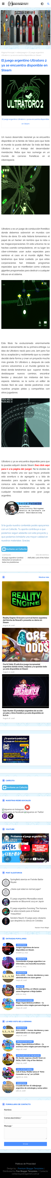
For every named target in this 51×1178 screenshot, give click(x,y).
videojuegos (21, 53)
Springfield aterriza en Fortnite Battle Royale (26, 880)
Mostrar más (44, 577)
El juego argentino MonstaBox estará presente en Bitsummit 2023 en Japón (27, 900)
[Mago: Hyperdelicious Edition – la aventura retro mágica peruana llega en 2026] (8, 1004)
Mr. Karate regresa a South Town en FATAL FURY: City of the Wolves (31, 1059)
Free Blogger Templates (26, 1171)
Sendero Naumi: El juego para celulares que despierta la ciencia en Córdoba (28, 919)
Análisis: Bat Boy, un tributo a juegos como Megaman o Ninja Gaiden (31, 990)
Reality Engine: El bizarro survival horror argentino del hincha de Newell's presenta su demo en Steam (25, 620)
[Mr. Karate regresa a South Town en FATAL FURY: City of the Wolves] (8, 1059)
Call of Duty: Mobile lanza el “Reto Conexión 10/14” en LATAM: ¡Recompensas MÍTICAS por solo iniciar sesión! (32, 1075)
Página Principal (8, 53)
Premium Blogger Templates (30, 1168)
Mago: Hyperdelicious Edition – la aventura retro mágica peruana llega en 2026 (32, 1005)
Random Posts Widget (42, 927)
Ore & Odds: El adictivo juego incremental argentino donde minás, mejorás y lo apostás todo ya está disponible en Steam (25, 666)
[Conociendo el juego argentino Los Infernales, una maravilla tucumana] (8, 963)
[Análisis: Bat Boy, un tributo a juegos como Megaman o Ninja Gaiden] (8, 990)
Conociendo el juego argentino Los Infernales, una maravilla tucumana (30, 962)
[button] (48, 4)
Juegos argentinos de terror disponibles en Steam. (27, 948)
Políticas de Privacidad (25, 1164)
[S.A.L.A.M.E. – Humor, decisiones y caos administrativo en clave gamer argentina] (8, 976)
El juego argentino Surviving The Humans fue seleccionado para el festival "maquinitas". (28, 911)
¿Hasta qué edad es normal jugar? (25, 889)
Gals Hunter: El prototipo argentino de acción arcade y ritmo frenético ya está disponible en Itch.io (23, 713)
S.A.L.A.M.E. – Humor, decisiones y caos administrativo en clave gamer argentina (32, 977)
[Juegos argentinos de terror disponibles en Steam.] (8, 949)
